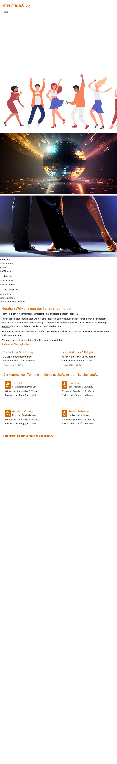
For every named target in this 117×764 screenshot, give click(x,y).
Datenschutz (18, 301)
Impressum (5, 301)
